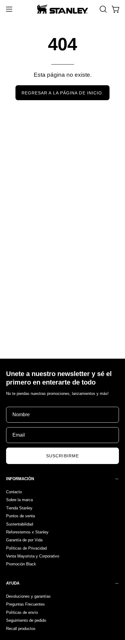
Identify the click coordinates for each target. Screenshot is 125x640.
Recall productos (20, 628)
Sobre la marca (19, 500)
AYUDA (12, 583)
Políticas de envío (22, 612)
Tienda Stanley (19, 507)
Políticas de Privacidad (26, 548)
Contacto (14, 492)
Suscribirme (62, 455)
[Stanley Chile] (62, 9)
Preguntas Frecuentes (25, 604)
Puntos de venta (20, 516)
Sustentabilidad (19, 524)
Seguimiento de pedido (26, 620)
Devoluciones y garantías (28, 596)
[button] (102, 9)
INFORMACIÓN (20, 478)
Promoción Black (21, 564)
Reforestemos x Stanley (27, 531)
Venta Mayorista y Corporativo (32, 556)
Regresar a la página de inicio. (62, 92)
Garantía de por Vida (24, 540)
